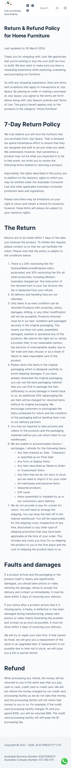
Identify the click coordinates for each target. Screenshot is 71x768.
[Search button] (57, 8)
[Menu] (65, 7)
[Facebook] (27, 10)
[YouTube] (27, 5)
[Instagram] (32, 5)
